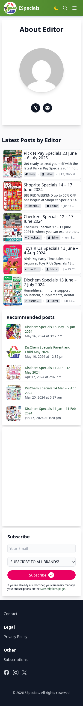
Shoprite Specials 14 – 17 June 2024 (48, 187)
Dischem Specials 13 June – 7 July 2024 (50, 282)
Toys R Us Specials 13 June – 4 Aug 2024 (51, 250)
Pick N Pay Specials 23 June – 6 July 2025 (50, 155)
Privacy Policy (15, 636)
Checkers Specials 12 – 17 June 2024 (48, 219)
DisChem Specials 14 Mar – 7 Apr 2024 (50, 390)
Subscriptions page (52, 589)
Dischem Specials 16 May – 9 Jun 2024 (50, 329)
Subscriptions (16, 659)
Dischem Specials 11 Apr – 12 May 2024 (47, 370)
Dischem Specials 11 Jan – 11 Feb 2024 (50, 410)
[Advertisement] (41, 473)
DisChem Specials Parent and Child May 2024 (47, 349)
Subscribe (37, 575)
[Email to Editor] (47, 108)
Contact (10, 613)
